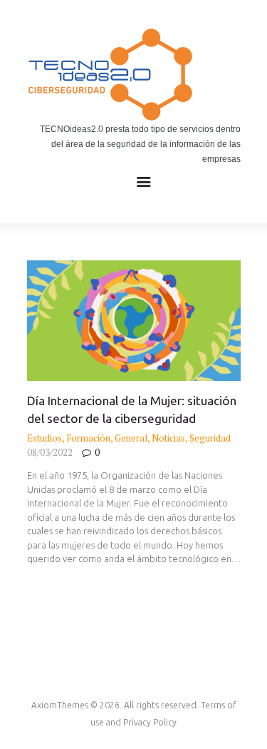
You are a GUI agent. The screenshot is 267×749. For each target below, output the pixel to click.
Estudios (44, 438)
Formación (88, 438)
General (131, 438)
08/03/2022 (50, 452)
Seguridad (210, 438)
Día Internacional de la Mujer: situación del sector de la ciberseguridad (131, 409)
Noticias (168, 438)
